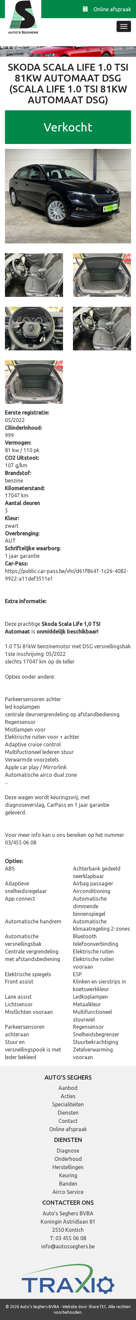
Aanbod (68, 1088)
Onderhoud (68, 1159)
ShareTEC (97, 1306)
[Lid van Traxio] (68, 1278)
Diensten (68, 1113)
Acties (68, 1096)
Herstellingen (68, 1167)
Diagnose (68, 1151)
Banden (68, 1184)
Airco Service (68, 1192)
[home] (23, 18)
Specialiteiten (68, 1104)
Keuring (68, 1175)
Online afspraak (112, 9)
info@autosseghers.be (68, 1246)
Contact (68, 1121)
